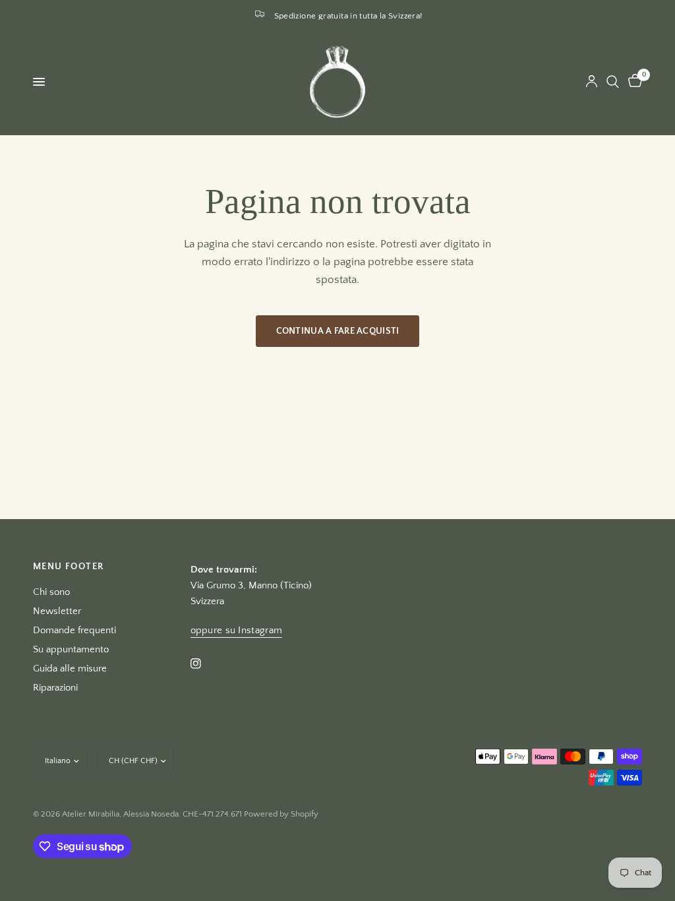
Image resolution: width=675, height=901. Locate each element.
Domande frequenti (74, 630)
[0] (633, 82)
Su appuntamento (71, 649)
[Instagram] (205, 663)
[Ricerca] (613, 82)
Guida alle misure (70, 668)
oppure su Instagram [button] (237, 630)
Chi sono (51, 592)
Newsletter (57, 611)
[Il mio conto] (591, 82)
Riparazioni (55, 687)
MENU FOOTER (68, 566)
